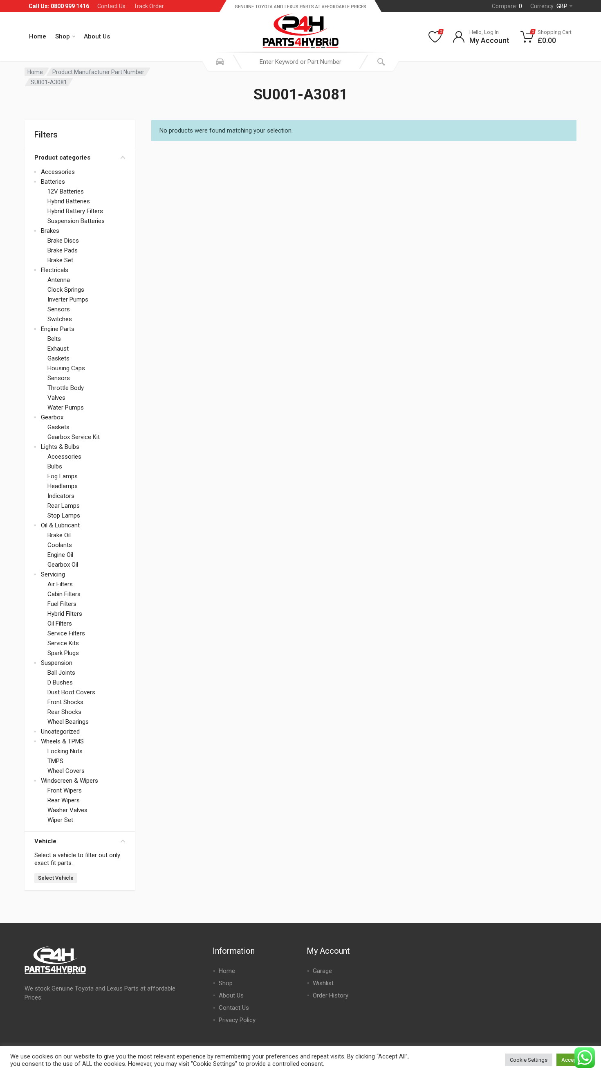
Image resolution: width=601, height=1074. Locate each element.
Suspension (56, 662)
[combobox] (300, 61)
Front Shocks (65, 702)
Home (37, 36)
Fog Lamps (62, 476)
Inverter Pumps (67, 299)
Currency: (548, 6)
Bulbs (54, 466)
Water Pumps (65, 407)
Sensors (58, 309)
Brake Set (60, 260)
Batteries (53, 181)
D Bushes (60, 682)
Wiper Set (60, 820)
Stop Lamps (63, 515)
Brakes (50, 230)
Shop (62, 36)
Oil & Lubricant (60, 525)
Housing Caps (66, 368)
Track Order (149, 6)
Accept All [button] (573, 1060)
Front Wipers (64, 790)
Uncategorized (60, 731)
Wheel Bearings (68, 721)
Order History (330, 995)
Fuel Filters (61, 604)
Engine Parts (57, 329)
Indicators (60, 496)
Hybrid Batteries (68, 201)
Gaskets (58, 358)
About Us (97, 36)
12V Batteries (65, 191)
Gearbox (52, 417)
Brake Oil (59, 535)
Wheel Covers (66, 771)
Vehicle (45, 841)
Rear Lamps (63, 505)
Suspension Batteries (76, 221)
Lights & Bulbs (60, 446)
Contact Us (111, 6)
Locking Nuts (65, 751)
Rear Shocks (64, 712)
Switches (59, 319)
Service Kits (63, 643)
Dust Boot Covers (71, 692)
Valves (56, 397)
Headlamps (62, 486)
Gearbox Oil (62, 564)
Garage (322, 971)
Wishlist (323, 983)
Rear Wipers (63, 800)
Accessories (58, 172)
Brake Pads (62, 250)
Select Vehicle (56, 878)
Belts (54, 338)
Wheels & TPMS (62, 741)
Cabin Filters (64, 594)
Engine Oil (60, 554)
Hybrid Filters (64, 613)
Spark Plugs (63, 653)
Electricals (54, 270)
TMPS (55, 761)
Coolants (59, 545)
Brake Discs (63, 240)
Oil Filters (59, 623)
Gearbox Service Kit (73, 437)
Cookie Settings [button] (528, 1060)
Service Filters (66, 633)
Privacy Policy (237, 1020)
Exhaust (58, 348)
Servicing (53, 574)
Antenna (58, 280)
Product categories (62, 157)
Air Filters (60, 584)
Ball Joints (61, 672)
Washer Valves (67, 810)
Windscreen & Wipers (69, 780)
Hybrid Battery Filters (75, 211)
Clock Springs (65, 289)
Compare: (507, 6)
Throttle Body (65, 388)
